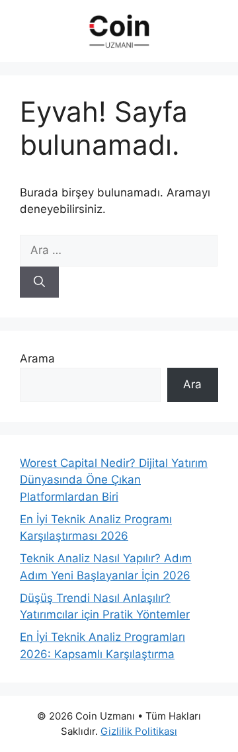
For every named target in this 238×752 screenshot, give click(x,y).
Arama (37, 358)
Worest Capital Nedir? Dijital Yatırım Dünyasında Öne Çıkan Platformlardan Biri (114, 479)
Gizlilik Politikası (138, 731)
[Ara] (39, 282)
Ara (192, 384)
